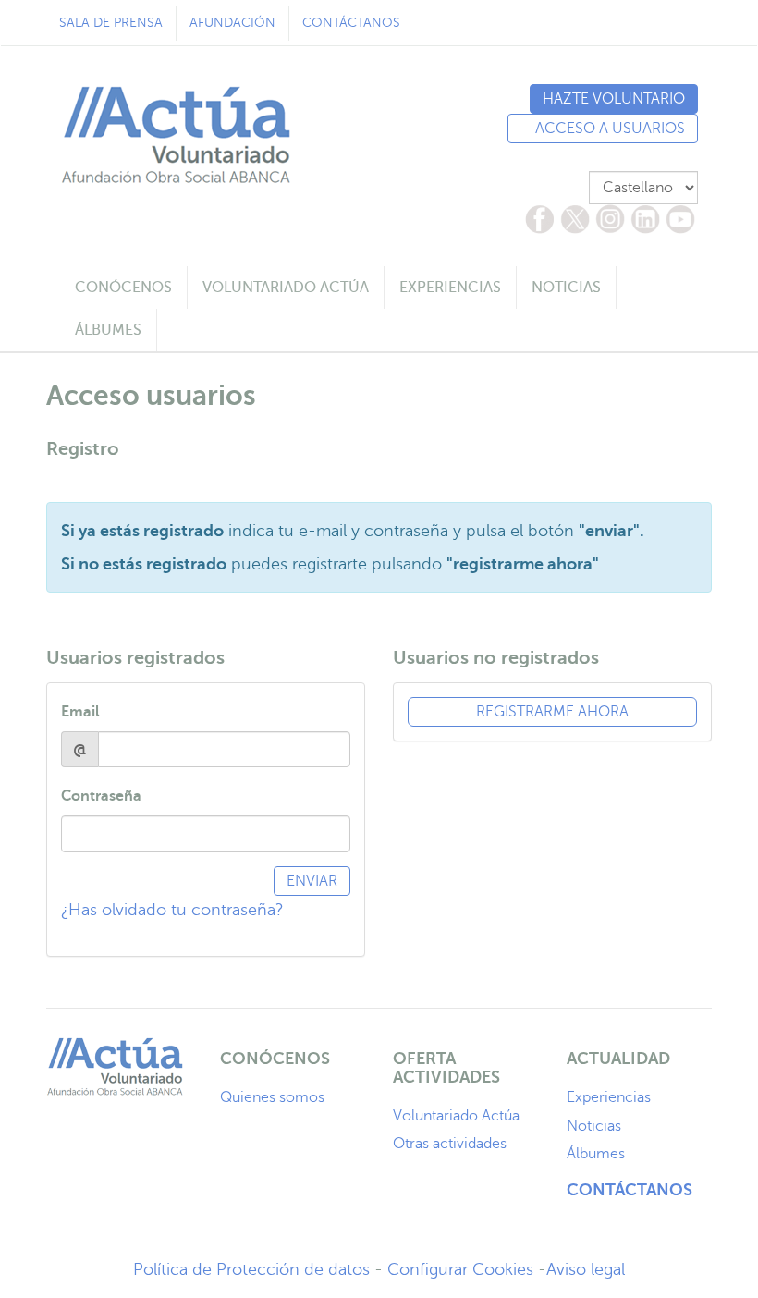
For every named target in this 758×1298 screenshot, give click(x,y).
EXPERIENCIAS (450, 287)
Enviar (312, 881)
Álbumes (596, 1153)
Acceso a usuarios (608, 128)
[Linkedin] (645, 219)
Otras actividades (450, 1143)
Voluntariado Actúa (456, 1116)
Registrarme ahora (552, 712)
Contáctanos (351, 23)
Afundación (232, 23)
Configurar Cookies (460, 1269)
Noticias (594, 1126)
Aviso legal (585, 1269)
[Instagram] (610, 219)
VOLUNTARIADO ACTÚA (285, 287)
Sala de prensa (111, 23)
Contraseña (101, 796)
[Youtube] (680, 219)
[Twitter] (575, 219)
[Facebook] (540, 219)
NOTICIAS (566, 287)
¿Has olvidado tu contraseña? (172, 909)
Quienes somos (272, 1097)
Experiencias (609, 1097)
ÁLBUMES (108, 330)
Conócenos (123, 287)
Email (82, 712)
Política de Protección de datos (251, 1269)
